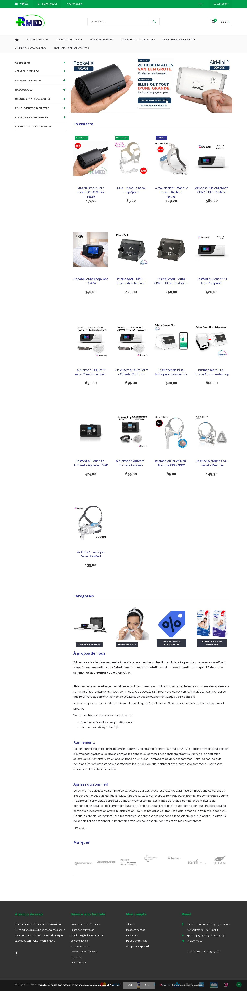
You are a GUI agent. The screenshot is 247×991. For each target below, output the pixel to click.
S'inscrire (131, 924)
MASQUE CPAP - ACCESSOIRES (138, 39)
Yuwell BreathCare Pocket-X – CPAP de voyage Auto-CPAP (91, 190)
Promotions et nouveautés (71, 48)
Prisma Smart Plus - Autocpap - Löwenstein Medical (171, 372)
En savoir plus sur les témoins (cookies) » (182, 985)
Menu (23, 3)
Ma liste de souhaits (136, 940)
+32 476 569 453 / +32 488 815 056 (206, 935)
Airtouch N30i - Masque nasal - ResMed (171, 190)
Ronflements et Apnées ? (84, 951)
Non (147, 985)
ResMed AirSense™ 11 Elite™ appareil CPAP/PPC (212, 281)
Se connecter (220, 3)
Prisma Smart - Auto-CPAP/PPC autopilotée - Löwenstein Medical (171, 281)
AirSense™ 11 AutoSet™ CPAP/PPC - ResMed (211, 190)
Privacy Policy (78, 962)
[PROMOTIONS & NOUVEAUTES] (171, 622)
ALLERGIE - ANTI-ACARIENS (31, 117)
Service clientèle (79, 940)
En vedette (83, 123)
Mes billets (132, 935)
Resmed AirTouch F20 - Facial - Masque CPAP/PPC (212, 463)
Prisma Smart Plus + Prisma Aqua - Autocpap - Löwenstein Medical (212, 372)
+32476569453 (49, 4)
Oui (130, 985)
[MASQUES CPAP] (131, 622)
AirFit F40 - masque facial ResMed (91, 554)
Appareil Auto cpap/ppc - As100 (91, 281)
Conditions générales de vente (87, 935)
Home (16, 39)
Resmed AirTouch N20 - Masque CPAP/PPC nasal (171, 463)
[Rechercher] (154, 21)
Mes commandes (135, 930)
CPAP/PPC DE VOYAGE (28, 80)
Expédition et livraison (82, 930)
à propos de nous (80, 946)
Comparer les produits (138, 946)
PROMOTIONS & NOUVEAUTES (33, 126)
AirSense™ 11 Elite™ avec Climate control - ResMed (91, 372)
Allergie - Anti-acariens (30, 48)
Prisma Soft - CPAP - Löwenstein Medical (131, 281)
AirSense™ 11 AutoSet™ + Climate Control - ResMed (131, 372)
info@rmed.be (194, 940)
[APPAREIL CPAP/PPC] (90, 622)
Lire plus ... (80, 828)
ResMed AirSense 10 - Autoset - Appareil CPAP (91, 463)
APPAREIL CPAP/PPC (27, 71)
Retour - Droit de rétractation (86, 924)
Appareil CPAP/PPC (37, 39)
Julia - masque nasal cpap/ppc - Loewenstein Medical (131, 190)
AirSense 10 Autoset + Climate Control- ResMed (131, 463)
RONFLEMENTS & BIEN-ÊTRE (32, 108)
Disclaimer (76, 957)
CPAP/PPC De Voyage (69, 39)
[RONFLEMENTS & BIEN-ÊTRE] (211, 622)
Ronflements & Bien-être (179, 39)
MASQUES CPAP (24, 89)
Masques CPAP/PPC (101, 39)
